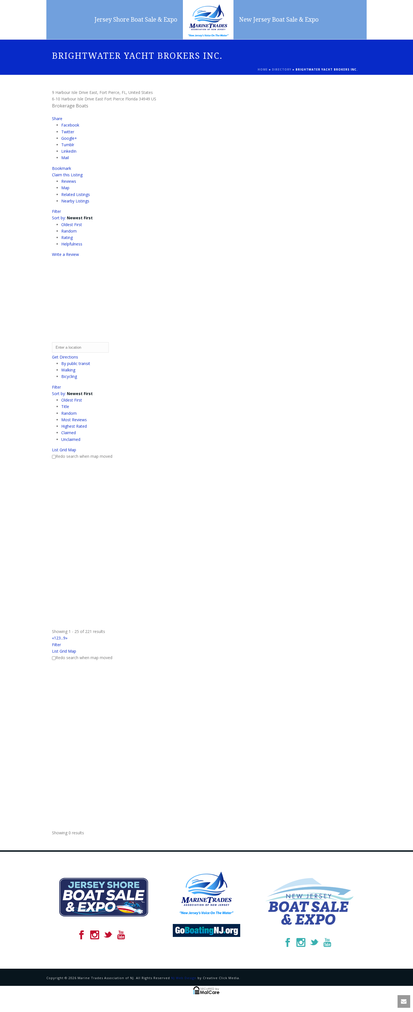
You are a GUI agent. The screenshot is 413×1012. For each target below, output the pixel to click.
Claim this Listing (67, 174)
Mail (65, 157)
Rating (67, 237)
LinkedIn (68, 151)
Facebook (70, 125)
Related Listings (75, 194)
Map (65, 187)
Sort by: (72, 217)
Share (57, 118)
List (55, 449)
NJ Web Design (183, 978)
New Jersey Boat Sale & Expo (279, 19)
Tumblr (67, 144)
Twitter (67, 131)
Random (69, 231)
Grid (63, 449)
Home (263, 69)
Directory (281, 69)
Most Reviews (74, 419)
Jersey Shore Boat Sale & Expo (135, 19)
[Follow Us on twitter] (107, 935)
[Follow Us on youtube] (121, 935)
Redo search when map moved (84, 456)
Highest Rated (74, 426)
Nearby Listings (75, 201)
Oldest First (71, 224)
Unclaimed (70, 439)
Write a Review (65, 254)
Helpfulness (71, 244)
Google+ (69, 138)
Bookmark (61, 168)
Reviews (68, 181)
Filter (56, 211)
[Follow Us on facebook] (81, 935)
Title (65, 406)
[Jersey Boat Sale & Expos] (208, 19)
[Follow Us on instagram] (94, 935)
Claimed (68, 432)
